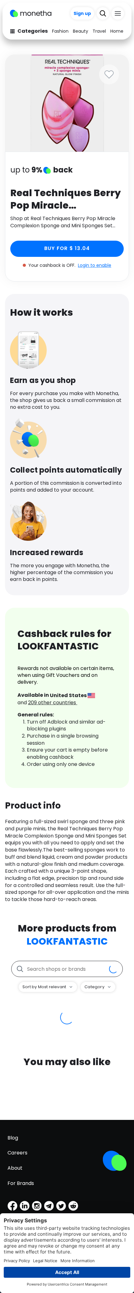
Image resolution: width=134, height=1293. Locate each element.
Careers (17, 1152)
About (14, 1168)
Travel (99, 31)
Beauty (80, 31)
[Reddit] (73, 1206)
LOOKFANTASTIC (67, 941)
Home (116, 31)
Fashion (60, 31)
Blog (12, 1137)
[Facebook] (12, 1206)
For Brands (20, 1183)
